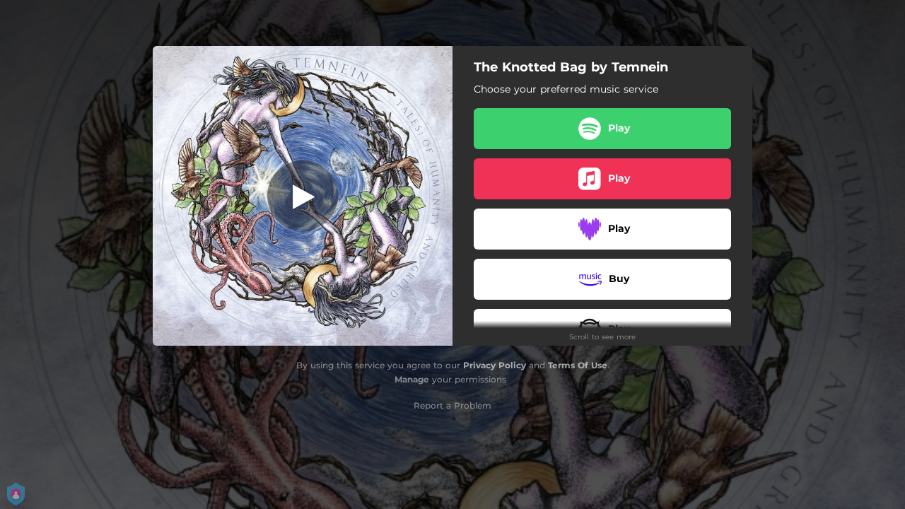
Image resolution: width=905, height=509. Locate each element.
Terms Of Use (577, 365)
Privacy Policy (494, 365)
